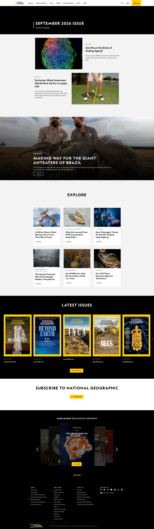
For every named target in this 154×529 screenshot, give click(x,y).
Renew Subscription (82, 494)
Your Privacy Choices (36, 504)
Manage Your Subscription (83, 497)
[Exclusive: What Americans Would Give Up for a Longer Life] (77, 88)
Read (39, 241)
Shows (78, 3)
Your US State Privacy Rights (38, 494)
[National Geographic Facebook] (104, 489)
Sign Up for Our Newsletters (84, 502)
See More (77, 475)
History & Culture (41, 3)
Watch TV (56, 507)
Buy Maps (56, 497)
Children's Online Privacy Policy (39, 497)
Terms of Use (34, 490)
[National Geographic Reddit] (122, 489)
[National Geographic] (19, 3)
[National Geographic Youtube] (111, 489)
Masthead (56, 514)
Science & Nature (68, 3)
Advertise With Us (58, 519)
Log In (127, 3)
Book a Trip (57, 494)
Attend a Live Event (59, 492)
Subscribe (79, 490)
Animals (30, 3)
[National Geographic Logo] (37, 527)
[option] (18, 338)
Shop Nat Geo (57, 502)
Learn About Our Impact (60, 509)
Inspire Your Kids (58, 499)
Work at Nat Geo (81, 499)
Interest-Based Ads (35, 499)
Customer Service (81, 492)
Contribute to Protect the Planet (85, 504)
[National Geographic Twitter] (108, 489)
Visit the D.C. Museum (59, 504)
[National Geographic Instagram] (101, 489)
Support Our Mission (59, 511)
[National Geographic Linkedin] (115, 489)
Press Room (57, 516)
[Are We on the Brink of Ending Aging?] (77, 53)
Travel (51, 3)
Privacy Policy (34, 492)
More (85, 3)
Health (58, 3)
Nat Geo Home (57, 490)
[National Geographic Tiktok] (118, 489)
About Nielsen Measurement (38, 502)
